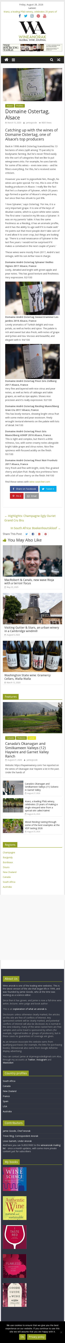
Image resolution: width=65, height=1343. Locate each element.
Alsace (10, 105)
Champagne (9, 852)
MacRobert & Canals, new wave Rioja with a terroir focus (29, 581)
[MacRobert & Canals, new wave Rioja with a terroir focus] (32, 547)
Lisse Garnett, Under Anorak (17, 1141)
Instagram (41, 1059)
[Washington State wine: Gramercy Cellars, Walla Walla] (32, 642)
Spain (5, 1101)
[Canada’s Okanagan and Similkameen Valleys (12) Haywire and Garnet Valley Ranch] (32, 703)
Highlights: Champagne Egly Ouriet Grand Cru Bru (30, 518)
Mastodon (8, 1062)
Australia (7, 886)
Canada (10, 738)
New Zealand (9, 872)
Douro (6, 867)
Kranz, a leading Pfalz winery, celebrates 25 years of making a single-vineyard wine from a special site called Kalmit (41, 806)
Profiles (19, 105)
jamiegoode (31, 122)
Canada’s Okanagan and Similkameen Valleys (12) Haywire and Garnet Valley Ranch (27, 749)
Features (21, 738)
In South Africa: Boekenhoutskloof (36, 528)
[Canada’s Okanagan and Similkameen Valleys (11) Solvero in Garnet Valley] (13, 782)
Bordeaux (8, 862)
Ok (22, 1337)
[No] (61, 1332)
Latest (31, 738)
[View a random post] (58, 59)
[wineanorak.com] (6, 59)
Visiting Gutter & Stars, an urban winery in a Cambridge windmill (31, 629)
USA (5, 1106)
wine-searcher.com (39, 481)
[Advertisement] (32, 927)
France (6, 1096)
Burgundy (8, 857)
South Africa (9, 881)
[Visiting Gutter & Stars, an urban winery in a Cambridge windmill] (32, 595)
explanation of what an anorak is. (30, 1008)
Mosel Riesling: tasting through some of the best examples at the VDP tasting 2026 (42, 825)
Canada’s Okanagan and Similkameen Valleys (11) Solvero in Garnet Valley (41, 786)
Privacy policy (36, 1337)
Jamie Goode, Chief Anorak (16, 1130)
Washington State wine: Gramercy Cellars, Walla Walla (27, 677)
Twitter (31, 1059)
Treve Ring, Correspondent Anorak (20, 1135)
